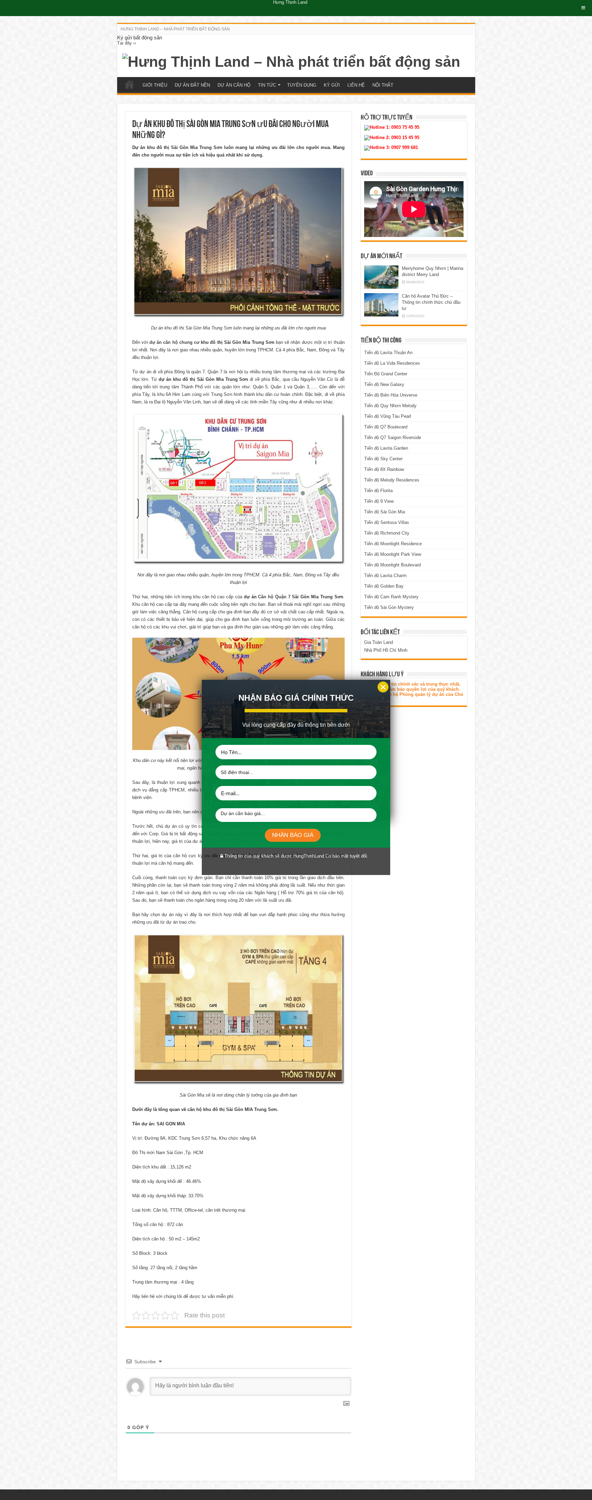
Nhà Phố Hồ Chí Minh (385, 650)
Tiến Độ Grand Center (385, 373)
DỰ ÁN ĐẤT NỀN (192, 85)
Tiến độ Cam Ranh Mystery (391, 596)
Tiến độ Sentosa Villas (386, 522)
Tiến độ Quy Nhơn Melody (390, 405)
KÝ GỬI (332, 85)
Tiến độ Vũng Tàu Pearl (387, 416)
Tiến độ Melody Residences (391, 480)
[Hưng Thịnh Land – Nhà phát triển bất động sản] (291, 60)
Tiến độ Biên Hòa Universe (390, 395)
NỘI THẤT (382, 85)
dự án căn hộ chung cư (174, 342)
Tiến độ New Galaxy (384, 384)
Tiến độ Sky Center (383, 458)
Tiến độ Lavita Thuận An (388, 352)
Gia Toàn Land (378, 642)
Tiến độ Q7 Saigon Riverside (392, 437)
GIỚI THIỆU (155, 85)
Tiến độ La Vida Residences (392, 363)
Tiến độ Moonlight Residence (393, 543)
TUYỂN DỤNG (301, 85)
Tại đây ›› (126, 43)
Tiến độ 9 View (379, 501)
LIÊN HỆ (356, 85)
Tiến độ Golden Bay (384, 586)
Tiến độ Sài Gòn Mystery (389, 607)
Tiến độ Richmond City (386, 533)
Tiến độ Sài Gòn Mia (384, 511)
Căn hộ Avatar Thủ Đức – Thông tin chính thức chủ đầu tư (431, 302)
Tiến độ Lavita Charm (385, 575)
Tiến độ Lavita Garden (386, 448)
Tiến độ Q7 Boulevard (385, 426)
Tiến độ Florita (378, 490)
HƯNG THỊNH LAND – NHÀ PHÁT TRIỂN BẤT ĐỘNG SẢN (175, 29)
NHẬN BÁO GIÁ (292, 835)
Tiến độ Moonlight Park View (392, 554)
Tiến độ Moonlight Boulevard (392, 564)
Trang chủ (129, 84)
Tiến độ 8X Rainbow (384, 469)
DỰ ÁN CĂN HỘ (234, 85)
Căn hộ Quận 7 (274, 596)
